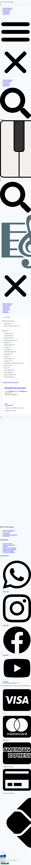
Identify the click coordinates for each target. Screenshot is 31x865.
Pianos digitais (7, 9)
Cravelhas (8, 349)
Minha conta (6, 309)
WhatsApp (6, 312)
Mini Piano (8, 365)
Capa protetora (9, 345)
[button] (15, 47)
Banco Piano (8, 338)
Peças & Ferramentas (11, 326)
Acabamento (9, 335)
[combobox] (10, 860)
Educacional (6, 12)
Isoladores (8, 361)
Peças (7, 368)
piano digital (8, 372)
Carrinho (5, 311)
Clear (6, 404)
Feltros (7, 356)
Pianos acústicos (8, 8)
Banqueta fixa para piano (15, 388)
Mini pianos (6, 11)
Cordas (7, 347)
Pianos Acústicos (10, 374)
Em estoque (7, 317)
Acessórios (6, 14)
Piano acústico (9, 370)
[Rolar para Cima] (1, 856)
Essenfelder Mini (10, 351)
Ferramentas (9, 358)
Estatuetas (8, 354)
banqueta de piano (10, 340)
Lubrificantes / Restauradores (14, 363)
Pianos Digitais (9, 377)
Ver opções (8, 405)
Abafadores (8, 333)
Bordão (7, 342)
